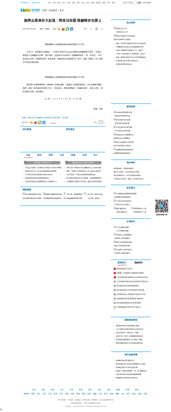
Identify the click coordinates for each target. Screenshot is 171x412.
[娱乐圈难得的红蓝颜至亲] (60, 194)
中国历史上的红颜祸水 (122, 238)
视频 (92, 3)
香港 (73, 3)
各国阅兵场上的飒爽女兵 (122, 138)
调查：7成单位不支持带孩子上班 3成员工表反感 (83, 171)
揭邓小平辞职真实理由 (122, 246)
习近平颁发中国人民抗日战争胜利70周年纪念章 (133, 281)
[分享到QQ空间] (59, 29)
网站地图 (86, 400)
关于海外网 (61, 400)
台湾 (68, 3)
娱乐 (39, 155)
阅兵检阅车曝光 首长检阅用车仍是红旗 (130, 290)
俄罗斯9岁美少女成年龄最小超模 (127, 326)
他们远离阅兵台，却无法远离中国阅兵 (127, 175)
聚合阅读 (65, 118)
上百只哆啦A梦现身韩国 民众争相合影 (129, 329)
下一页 (78, 99)
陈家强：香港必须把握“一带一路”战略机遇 (131, 371)
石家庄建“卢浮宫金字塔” (42, 163)
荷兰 (108, 3)
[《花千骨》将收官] (98, 194)
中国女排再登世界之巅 (122, 116)
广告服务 (70, 400)
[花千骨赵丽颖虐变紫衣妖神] (79, 194)
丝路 (72, 394)
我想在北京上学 (122, 32)
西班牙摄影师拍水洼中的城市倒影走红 (129, 343)
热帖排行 (138, 262)
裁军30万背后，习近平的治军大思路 (126, 172)
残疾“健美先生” (122, 212)
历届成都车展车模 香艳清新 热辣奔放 (130, 298)
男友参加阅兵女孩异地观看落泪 (128, 286)
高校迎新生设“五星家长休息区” (83, 163)
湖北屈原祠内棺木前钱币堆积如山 (37, 178)
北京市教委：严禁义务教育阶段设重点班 (80, 175)
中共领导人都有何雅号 (122, 253)
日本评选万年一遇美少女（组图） (128, 333)
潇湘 (78, 394)
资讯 (54, 3)
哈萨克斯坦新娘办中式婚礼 (32, 198)
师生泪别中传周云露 (122, 123)
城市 (78, 3)
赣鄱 (117, 394)
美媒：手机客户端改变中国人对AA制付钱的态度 (133, 43)
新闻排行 (122, 262)
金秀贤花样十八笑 (139, 212)
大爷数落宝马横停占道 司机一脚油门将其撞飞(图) (84, 181)
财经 (59, 3)
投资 (55, 394)
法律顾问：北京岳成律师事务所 (102, 400)
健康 (95, 394)
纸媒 (145, 394)
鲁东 (106, 394)
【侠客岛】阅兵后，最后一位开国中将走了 (129, 179)
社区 (88, 3)
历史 (83, 3)
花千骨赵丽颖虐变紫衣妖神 (73, 198)
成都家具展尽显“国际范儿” (125, 360)
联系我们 (78, 400)
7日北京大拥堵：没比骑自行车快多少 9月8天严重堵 (43, 168)
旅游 (139, 394)
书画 (67, 394)
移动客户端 (36, 3)
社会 (28, 155)
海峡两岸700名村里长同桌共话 (127, 378)
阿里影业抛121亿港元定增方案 (127, 367)
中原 (61, 394)
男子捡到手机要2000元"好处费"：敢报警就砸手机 (83, 178)
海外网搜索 (147, 3)
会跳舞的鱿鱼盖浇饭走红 (122, 153)
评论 (49, 3)
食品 (134, 394)
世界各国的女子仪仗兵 (125, 269)
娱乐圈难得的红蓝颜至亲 (52, 198)
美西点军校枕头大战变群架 (123, 39)
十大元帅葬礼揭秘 (122, 231)
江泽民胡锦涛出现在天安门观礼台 (129, 307)
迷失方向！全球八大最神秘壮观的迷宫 (129, 336)
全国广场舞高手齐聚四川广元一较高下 (129, 50)
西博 (83, 394)
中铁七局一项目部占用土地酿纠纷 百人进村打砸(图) (84, 168)
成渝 (111, 394)
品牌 (89, 394)
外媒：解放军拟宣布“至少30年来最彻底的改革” (132, 57)
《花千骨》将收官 (93, 198)
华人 (63, 3)
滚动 (113, 3)
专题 (127, 390)
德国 (104, 3)
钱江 (128, 394)
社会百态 (53, 10)
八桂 (100, 394)
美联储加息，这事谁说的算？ (124, 168)
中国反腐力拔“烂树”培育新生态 (127, 61)
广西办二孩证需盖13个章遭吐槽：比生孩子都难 (133, 54)
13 (74, 99)
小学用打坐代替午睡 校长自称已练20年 (39, 175)
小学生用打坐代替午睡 (122, 131)
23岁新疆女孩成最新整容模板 (124, 197)
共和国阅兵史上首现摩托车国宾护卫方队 (131, 294)
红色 (50, 394)
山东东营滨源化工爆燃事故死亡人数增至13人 (41, 181)
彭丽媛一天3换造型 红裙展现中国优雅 (130, 273)
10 (70, 99)
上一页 (47, 99)
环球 (51, 155)
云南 (44, 394)
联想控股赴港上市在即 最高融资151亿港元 (131, 364)
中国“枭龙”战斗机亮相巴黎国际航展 (128, 374)
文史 (62, 155)
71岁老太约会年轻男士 (122, 204)
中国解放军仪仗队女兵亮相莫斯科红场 (129, 47)
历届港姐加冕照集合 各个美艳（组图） (130, 339)
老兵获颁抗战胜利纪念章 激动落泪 (129, 303)
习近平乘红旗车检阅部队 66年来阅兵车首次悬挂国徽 (135, 277)
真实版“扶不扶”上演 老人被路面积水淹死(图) (41, 171)
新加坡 (98, 3)
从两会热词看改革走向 (124, 64)
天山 (123, 394)
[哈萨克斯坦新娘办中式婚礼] (39, 194)
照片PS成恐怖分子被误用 (123, 146)
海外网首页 (25, 3)
